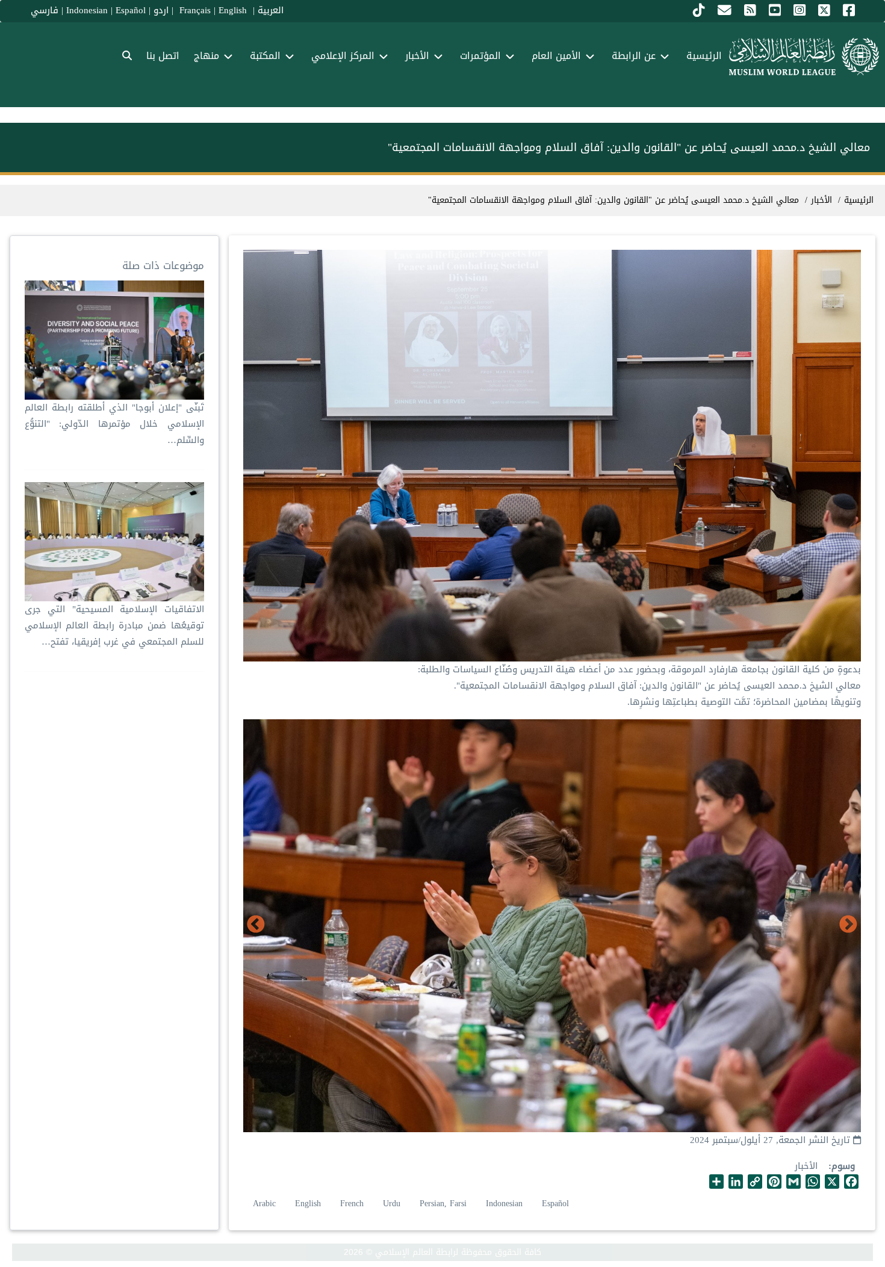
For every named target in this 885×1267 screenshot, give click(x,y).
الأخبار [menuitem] (417, 55)
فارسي (44, 10)
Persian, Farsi (443, 1203)
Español (131, 10)
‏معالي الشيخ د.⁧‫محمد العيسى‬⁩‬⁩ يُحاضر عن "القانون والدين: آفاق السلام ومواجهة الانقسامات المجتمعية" (613, 200)
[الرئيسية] (804, 56)
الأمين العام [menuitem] (556, 55)
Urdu (391, 1203)
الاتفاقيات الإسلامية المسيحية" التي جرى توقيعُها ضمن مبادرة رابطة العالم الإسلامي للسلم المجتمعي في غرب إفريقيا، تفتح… (114, 625)
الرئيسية (859, 200)
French (352, 1203)
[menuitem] (127, 56)
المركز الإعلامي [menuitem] (342, 55)
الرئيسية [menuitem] (704, 55)
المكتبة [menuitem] (265, 55)
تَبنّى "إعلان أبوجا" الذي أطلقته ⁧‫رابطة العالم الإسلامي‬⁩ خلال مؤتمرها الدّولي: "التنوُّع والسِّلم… (114, 423)
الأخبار (806, 1165)
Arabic (264, 1203)
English (308, 1203)
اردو (161, 10)
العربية (271, 10)
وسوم (843, 1166)
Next (256, 925)
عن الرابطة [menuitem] (634, 55)
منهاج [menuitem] (206, 55)
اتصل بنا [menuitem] (162, 55)
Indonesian (87, 10)
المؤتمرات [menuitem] (480, 55)
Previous (848, 925)
